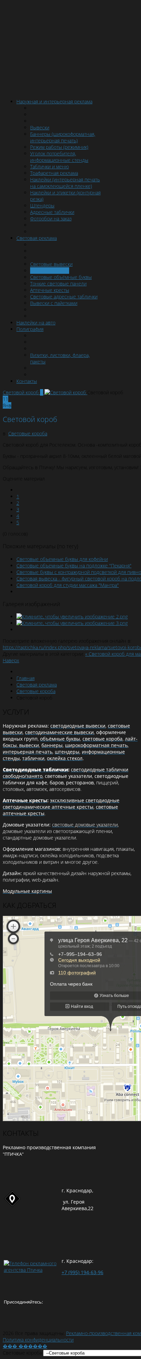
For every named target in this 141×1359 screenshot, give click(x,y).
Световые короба (27, 433)
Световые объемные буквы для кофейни (62, 559)
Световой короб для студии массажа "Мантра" (67, 585)
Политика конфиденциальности (38, 1339)
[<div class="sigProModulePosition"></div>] (72, 616)
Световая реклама (36, 684)
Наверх (11, 660)
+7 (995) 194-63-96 (82, 1272)
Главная (25, 678)
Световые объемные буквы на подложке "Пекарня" (73, 565)
